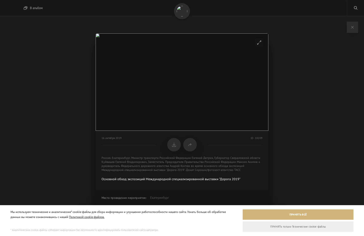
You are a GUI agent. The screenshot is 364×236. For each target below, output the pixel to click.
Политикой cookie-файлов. (86, 217)
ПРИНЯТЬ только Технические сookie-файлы (298, 226)
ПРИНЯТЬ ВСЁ (298, 214)
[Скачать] (174, 144)
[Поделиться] (190, 144)
